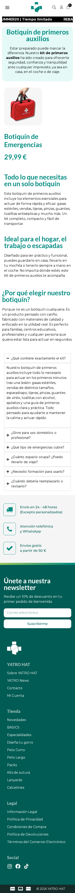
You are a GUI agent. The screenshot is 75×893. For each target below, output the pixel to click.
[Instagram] (9, 866)
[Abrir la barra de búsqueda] (54, 7)
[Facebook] (17, 866)
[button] (7, 7)
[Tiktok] (26, 866)
